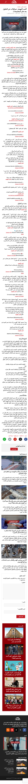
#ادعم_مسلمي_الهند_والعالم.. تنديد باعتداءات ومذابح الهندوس (14, 561)
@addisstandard (15, 66)
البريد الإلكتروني (21, 609)
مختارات (18, 6)
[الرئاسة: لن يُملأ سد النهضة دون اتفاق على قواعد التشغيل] (14, 463)
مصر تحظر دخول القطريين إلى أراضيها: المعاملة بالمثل (13, 690)
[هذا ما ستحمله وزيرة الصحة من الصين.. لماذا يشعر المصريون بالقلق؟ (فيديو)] (15, 743)
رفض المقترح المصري (11, 47)
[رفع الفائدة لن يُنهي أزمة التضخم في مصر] (14, 633)
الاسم (23, 602)
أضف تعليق (17, 13)
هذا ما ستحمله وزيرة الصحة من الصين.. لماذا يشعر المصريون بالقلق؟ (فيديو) (16, 752)
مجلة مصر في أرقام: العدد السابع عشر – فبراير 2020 (9, 769)
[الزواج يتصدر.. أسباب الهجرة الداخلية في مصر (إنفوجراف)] (14, 666)
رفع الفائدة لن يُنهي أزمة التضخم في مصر (14, 640)
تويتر (26, 435)
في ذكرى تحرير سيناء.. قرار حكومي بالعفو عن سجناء (13, 706)
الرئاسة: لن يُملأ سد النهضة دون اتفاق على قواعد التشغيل (15, 472)
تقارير (22, 6)
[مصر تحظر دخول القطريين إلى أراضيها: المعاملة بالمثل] (14, 682)
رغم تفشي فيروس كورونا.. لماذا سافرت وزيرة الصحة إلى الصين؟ (15, 531)
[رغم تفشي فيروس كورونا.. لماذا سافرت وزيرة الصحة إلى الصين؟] (14, 522)
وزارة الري (11, 435)
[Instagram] (16, 730)
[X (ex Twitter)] (20, 730)
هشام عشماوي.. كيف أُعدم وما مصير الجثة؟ (13, 657)
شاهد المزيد (14, 449)
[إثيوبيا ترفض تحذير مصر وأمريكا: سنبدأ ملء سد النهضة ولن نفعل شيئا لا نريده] (14, 492)
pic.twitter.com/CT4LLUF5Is (16, 120)
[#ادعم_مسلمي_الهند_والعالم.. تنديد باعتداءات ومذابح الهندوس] (14, 551)
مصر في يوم (9, 778)
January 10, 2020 (11, 72)
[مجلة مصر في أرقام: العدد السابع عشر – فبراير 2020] (21, 770)
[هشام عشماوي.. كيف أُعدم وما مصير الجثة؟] (14, 649)
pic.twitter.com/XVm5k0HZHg (15, 107)
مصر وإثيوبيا (16, 435)
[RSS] (8, 730)
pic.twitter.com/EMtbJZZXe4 (15, 195)
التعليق (23, 582)
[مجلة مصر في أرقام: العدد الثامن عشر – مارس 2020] (21, 762)
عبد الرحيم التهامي (10, 13)
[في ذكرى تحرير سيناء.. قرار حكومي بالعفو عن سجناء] (14, 699)
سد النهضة (22, 435)
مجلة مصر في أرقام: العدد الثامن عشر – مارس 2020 (9, 761)
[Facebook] (24, 730)
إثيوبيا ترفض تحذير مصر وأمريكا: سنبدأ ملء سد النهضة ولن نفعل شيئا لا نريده (15, 502)
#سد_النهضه (10, 106)
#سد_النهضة (16, 59)
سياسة (25, 6)
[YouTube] (12, 730)
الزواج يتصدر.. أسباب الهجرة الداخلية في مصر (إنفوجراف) (13, 673)
